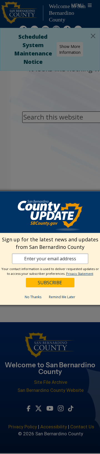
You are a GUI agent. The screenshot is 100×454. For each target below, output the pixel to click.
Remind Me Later (62, 297)
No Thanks (33, 297)
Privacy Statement (79, 273)
